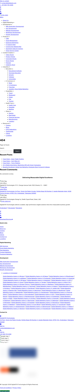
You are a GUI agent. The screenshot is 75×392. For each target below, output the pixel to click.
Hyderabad (3, 208)
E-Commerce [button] (10, 81)
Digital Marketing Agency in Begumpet (29, 290)
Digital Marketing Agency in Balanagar (47, 300)
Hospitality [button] (9, 91)
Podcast (8, 63)
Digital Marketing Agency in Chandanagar (36, 292)
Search (2, 148)
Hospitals (11, 107)
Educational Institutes (15, 71)
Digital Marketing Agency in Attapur (47, 286)
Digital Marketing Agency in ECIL (45, 294)
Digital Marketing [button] (8, 22)
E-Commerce (13, 85)
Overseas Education (15, 73)
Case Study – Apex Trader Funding (13, 159)
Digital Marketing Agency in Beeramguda (38, 306)
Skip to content (4, 1)
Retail (10, 83)
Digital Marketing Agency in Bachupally (23, 300)
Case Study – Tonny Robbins (11, 163)
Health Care (12, 105)
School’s (11, 75)
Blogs (7, 127)
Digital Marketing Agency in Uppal (13, 282)
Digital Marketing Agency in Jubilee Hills (48, 288)
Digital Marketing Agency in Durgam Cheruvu (16, 284)
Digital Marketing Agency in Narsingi (14, 308)
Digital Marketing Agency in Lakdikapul (14, 278)
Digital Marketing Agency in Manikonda (53, 290)
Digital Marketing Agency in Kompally (48, 298)
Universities (12, 79)
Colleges (11, 77)
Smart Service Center (12, 50)
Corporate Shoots (11, 59)
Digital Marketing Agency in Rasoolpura (47, 302)
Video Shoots (10, 55)
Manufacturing (13, 119)
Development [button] (7, 24)
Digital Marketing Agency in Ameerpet (62, 278)
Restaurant (12, 95)
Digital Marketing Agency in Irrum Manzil (28, 304)
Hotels (11, 97)
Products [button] (5, 36)
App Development (11, 28)
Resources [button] (6, 123)
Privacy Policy (17, 387)
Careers (8, 125)
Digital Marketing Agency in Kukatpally (38, 280)
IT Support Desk (11, 44)
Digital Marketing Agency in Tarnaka (35, 282)
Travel (10, 93)
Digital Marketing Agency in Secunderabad (21, 294)
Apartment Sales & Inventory (14, 48)
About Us (5, 20)
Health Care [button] (9, 103)
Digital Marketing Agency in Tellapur (62, 306)
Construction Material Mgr (13, 46)
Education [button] (9, 69)
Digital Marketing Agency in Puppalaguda (38, 308)
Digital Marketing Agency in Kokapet (62, 308)
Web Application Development (15, 26)
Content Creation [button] (8, 52)
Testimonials (9, 131)
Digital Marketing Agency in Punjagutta (39, 278)
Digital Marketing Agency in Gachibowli (23, 288)
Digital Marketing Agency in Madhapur (42, 284)
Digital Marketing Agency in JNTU (61, 280)
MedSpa (11, 109)
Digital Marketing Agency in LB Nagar (37, 276)
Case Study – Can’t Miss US (11, 161)
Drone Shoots (10, 61)
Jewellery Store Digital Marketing (18, 89)
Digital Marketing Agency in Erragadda (22, 302)
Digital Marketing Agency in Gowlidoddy (47, 296)
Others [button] (8, 111)
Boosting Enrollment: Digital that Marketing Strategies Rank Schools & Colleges (26, 167)
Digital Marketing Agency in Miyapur (14, 276)
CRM (7, 38)
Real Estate (12, 115)
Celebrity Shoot (10, 65)
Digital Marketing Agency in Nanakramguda (21, 296)
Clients (8, 133)
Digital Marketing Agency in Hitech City (59, 282)
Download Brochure (6, 219)
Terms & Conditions (6, 387)
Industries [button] (6, 67)
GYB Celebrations (11, 129)
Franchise (12, 87)
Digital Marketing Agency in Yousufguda (53, 304)
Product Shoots (10, 56)
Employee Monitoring (12, 42)
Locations (9, 135)
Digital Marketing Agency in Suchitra (24, 298)
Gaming (11, 113)
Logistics (11, 121)
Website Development (12, 30)
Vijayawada (11, 208)
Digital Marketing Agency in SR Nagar (14, 280)
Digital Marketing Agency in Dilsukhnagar (61, 276)
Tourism (11, 101)
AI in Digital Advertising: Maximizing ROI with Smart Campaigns (22, 165)
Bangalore (19, 208)
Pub (10, 99)
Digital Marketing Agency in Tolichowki (23, 286)
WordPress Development (13, 32)
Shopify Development (12, 34)
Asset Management (11, 40)
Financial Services (14, 117)
